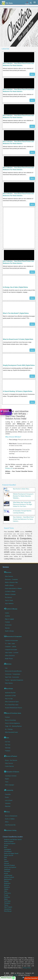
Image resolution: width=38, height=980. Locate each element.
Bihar (5, 847)
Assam (6, 845)
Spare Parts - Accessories (12, 677)
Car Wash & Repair (10, 591)
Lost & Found (8, 800)
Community (9, 790)
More (32, 74)
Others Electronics (10, 655)
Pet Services (8, 597)
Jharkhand (7, 869)
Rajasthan (7, 897)
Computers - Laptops (10, 646)
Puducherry (7, 893)
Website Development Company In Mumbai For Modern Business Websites (23, 496)
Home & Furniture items (13, 713)
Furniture (7, 717)
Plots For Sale (9, 698)
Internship (7, 747)
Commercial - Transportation (12, 674)
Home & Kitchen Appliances (12, 723)
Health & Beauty (9, 585)
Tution (6, 781)
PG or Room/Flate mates (11, 704)
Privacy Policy (27, 967)
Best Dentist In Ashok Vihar (21, 489)
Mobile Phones (9, 658)
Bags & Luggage (9, 619)
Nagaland (7, 887)
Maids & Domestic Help (11, 582)
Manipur (6, 881)
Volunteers (8, 803)
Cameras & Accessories (11, 640)
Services (8, 572)
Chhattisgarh (8, 851)
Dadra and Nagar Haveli (11, 853)
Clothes (7, 613)
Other (5, 891)
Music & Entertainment (11, 816)
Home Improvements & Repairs (13, 588)
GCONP (15, 975)
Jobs (7, 737)
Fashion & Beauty (11, 609)
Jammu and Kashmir (10, 867)
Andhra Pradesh (9, 841)
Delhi (5, 857)
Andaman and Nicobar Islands (13, 839)
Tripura (6, 905)
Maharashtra (8, 879)
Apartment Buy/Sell (10, 692)
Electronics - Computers (11, 579)
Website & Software (10, 594)
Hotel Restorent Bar (10, 825)
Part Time (7, 744)
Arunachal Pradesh (9, 843)
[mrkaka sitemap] (23, 977)
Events (7, 797)
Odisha (6, 889)
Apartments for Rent (10, 695)
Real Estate (9, 688)
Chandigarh (7, 849)
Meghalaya (7, 883)
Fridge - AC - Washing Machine (13, 726)
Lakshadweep (8, 875)
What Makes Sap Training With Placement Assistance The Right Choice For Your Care (22, 504)
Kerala (6, 873)
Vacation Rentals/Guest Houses (13, 707)
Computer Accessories (11, 649)
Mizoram (6, 885)
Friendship (8, 794)
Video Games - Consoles (11, 652)
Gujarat (6, 861)
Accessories (8, 625)
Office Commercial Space (12, 701)
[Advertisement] (19, 27)
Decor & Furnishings (10, 720)
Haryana (6, 863)
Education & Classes (12, 771)
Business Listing (11, 830)
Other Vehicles (9, 683)
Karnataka (7, 871)
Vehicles (8, 664)
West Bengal (7, 911)
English (7, 779)
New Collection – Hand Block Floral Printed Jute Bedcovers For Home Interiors (23, 519)
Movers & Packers (11, 756)
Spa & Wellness (9, 603)
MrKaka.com (9, 468)
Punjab (6, 895)
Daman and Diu (8, 855)
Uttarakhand (7, 909)
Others (8, 811)
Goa (5, 859)
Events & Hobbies (10, 819)
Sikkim (6, 899)
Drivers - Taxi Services (11, 760)
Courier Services (9, 766)
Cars (6, 668)
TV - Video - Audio (10, 643)
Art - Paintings (9, 729)
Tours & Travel (9, 600)
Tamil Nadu (7, 901)
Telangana (7, 903)
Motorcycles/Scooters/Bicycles (13, 671)
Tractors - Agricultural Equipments (14, 680)
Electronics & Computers (14, 636)
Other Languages (9, 785)
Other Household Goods (11, 732)
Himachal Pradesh (9, 865)
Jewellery (7, 616)
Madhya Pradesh (9, 877)
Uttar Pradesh (8, 907)
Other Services (9, 576)
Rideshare (7, 806)
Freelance (7, 750)
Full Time (7, 741)
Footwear (7, 622)
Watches (7, 628)
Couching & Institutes (11, 776)
